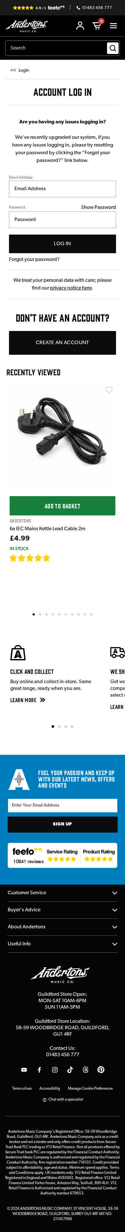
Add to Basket (62, 505)
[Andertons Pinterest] (101, 1070)
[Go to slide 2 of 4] (59, 726)
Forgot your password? (34, 259)
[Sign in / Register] (80, 26)
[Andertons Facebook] (39, 1070)
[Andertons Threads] (85, 1070)
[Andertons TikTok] (70, 1070)
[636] (58, 557)
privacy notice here (71, 288)
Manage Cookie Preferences (90, 1089)
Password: (17, 208)
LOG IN (62, 243)
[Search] (113, 48)
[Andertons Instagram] (55, 1070)
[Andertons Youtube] (24, 1070)
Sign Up (62, 824)
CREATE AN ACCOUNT (62, 342)
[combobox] (62, 48)
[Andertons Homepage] (28, 25)
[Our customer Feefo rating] (63, 855)
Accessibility (49, 1089)
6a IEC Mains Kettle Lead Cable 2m (47, 528)
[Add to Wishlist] (109, 390)
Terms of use (22, 1089)
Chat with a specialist (65, 1100)
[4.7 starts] (30, 558)
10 (91, 614)
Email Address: (21, 178)
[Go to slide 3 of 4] (66, 726)
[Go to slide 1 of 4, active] (53, 726)
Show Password (98, 207)
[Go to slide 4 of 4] (72, 726)
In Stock (19, 548)
